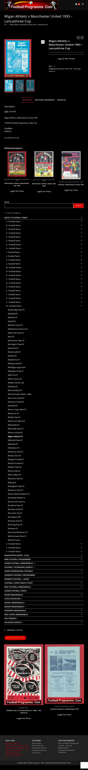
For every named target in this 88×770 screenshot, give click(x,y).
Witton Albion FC (14, 475)
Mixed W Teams (14, 540)
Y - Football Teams (13, 548)
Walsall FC (12, 321)
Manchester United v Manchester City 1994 (17, 184)
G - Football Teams (13, 244)
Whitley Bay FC (14, 425)
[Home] (5, 25)
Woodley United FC (15, 509)
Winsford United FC (16, 463)
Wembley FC (13, 386)
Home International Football (18, 571)
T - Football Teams (13, 294)
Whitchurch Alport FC (16, 421)
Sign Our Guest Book (13, 750)
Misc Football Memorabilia (17, 587)
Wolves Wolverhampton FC (19, 494)
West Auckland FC (15, 390)
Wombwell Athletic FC (16, 498)
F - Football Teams (13, 241)
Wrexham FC (13, 528)
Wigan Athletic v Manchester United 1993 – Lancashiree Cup (29, 25)
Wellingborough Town (16, 367)
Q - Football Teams (13, 283)
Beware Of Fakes (12, 743)
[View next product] (82, 37)
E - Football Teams (13, 237)
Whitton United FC (15, 432)
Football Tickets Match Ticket (18, 583)
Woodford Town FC (15, 505)
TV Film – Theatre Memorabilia (65, 747)
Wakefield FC (13, 314)
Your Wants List (11, 753)
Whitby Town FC (14, 417)
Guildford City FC (23, 708)
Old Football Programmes (68, 743)
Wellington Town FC (16, 371)
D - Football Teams (13, 233)
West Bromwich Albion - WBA (19, 394)
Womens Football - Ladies (16, 579)
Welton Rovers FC (15, 379)
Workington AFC (14, 517)
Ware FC (11, 336)
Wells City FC (13, 375)
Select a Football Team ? (16, 217)
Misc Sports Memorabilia (16, 614)
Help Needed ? (10, 618)
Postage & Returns (39, 750)
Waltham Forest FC (15, 325)
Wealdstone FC (14, 360)
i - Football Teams (13, 252)
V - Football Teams (13, 302)
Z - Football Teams (13, 551)
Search (6, 202)
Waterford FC (13, 348)
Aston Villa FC (36, 180)
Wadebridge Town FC (16, 310)
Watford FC (12, 356)
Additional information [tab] (45, 100)
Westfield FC (13, 406)
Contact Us (36, 753)
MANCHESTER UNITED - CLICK (16, 555)
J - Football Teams (13, 256)
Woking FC (12, 482)
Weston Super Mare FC (17, 409)
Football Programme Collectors (66, 751)
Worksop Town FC (15, 521)
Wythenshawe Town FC (17, 536)
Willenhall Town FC (15, 440)
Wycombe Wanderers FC (18, 532)
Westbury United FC (16, 402)
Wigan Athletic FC (15, 436)
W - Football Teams (13, 306)
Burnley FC (62, 182)
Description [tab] (27, 100)
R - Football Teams (13, 287)
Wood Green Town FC (16, 502)
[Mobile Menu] (82, 4)
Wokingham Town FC (16, 486)
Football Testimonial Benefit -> (19, 567)
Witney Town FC (14, 471)
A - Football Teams (13, 221)
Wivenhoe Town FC (15, 478)
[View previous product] (78, 37)
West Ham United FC (16, 398)
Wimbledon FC (14, 448)
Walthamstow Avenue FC (18, 329)
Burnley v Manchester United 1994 (71, 185)
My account (36, 743)
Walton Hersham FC (16, 333)
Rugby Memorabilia (13, 595)
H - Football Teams (13, 248)
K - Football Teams (13, 260)
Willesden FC (13, 444)
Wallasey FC (12, 317)
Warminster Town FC (16, 340)
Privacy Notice (37, 746)
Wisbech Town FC (15, 467)
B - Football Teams (13, 225)
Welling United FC (15, 363)
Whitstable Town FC (16, 429)
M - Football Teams (13, 267)
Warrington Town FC (16, 344)
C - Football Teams (13, 229)
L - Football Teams (13, 264)
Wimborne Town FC (15, 452)
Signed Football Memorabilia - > (19, 563)
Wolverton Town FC (15, 490)
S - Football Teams (13, 290)
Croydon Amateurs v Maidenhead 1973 (64, 709)
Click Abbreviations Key (11, 138)
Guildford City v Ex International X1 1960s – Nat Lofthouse (23, 711)
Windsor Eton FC (14, 455)
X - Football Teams (13, 544)
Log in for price (66, 58)
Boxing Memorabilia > (14, 607)
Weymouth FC (13, 413)
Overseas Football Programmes (19, 575)
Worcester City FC (15, 513)
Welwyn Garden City (16, 382)
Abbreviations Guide (13, 755)
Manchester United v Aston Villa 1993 (44, 185)
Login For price (17, 191)
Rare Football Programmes (17, 559)
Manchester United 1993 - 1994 (66, 69)
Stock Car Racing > (13, 599)
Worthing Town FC (15, 524)
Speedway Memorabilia (15, 610)
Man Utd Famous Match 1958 (17, 748)
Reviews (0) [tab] (61, 100)
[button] (43, 42)
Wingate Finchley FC (16, 459)
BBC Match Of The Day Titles (16, 746)
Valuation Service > (13, 622)
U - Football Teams (13, 298)
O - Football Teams (13, 275)
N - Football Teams (13, 271)
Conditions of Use (39, 748)
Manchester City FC (9, 179)
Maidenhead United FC (68, 706)
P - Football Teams (13, 279)
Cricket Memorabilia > (14, 603)
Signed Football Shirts (15, 591)
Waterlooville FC (14, 352)
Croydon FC (58, 706)
